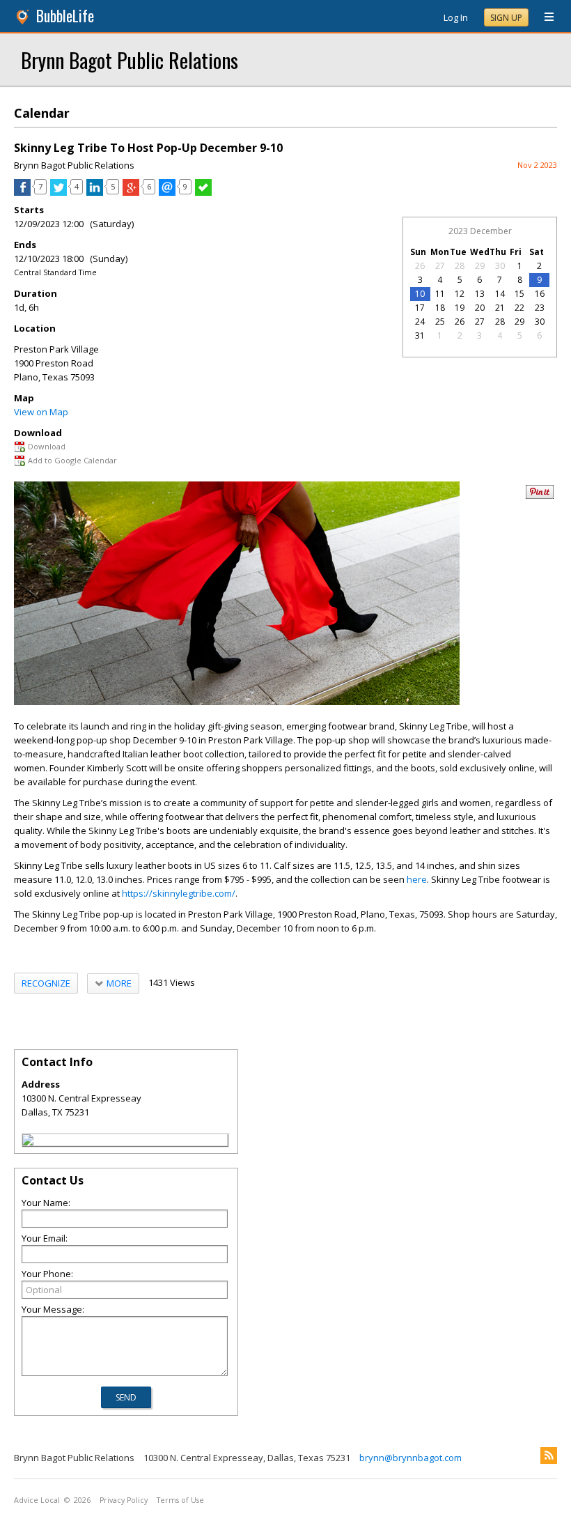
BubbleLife (65, 15)
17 (420, 308)
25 (440, 321)
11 (440, 294)
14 (500, 294)
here (417, 879)
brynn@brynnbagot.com (410, 1457)
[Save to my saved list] (203, 192)
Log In (456, 17)
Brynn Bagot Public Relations (129, 60)
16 (540, 294)
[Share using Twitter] (58, 192)
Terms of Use (180, 1500)
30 (500, 266)
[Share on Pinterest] (540, 496)
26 (420, 266)
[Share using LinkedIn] (94, 192)
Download (46, 446)
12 (459, 294)
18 (440, 308)
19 (459, 308)
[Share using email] (167, 192)
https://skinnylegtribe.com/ (178, 893)
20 (480, 308)
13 (480, 294)
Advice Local (37, 1500)
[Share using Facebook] (22, 192)
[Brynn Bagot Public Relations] (27, 1142)
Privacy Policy (124, 1500)
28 (459, 266)
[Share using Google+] (131, 192)
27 (440, 266)
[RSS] (548, 1455)
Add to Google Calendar (72, 460)
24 (420, 321)
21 (500, 308)
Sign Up (506, 18)
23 (540, 308)
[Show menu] (544, 17)
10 (420, 294)
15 (519, 294)
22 (519, 308)
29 (480, 266)
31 (420, 335)
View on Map (41, 412)
